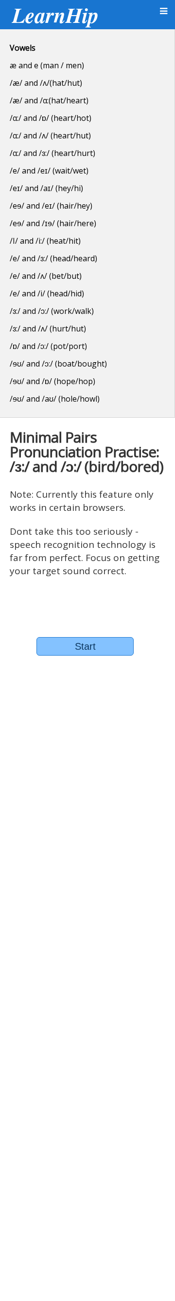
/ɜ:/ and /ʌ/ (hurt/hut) (48, 328)
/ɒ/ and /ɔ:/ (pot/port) (48, 346)
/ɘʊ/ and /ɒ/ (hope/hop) (52, 381)
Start (85, 646)
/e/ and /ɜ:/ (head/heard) (53, 258)
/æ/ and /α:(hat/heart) (49, 100)
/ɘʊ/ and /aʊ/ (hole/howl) (55, 398)
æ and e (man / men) (47, 65)
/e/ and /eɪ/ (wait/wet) (49, 170)
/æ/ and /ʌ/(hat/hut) (46, 83)
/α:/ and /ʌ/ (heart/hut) (50, 135)
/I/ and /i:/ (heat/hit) (45, 240)
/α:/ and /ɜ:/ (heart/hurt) (52, 153)
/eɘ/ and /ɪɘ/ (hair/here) (53, 223)
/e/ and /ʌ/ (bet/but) (46, 276)
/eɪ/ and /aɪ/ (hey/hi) (46, 188)
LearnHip (55, 14)
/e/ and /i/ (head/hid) (47, 293)
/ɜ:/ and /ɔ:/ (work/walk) (52, 311)
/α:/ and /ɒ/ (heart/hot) (50, 118)
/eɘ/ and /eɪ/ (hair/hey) (51, 205)
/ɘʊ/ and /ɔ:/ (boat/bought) (58, 363)
